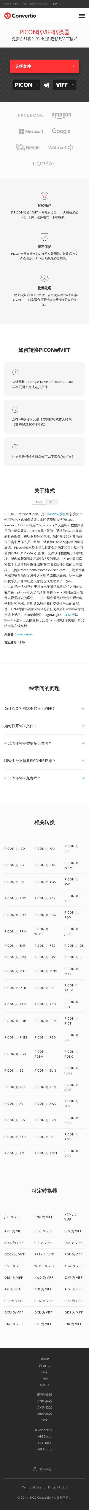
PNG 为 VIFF (43, 1217)
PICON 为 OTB (15, 988)
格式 (44, 1372)
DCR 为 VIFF (43, 1312)
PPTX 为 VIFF (44, 1254)
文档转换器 (44, 1407)
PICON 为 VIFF (15, 1087)
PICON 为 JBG (14, 1120)
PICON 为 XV (13, 1103)
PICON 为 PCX (45, 898)
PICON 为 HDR (15, 957)
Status (44, 1385)
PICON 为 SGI (14, 1070)
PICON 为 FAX (44, 848)
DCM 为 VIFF (13, 1312)
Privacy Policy (57, 1487)
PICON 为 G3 (74, 945)
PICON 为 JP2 (14, 865)
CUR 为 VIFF (73, 1301)
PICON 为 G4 (44, 1137)
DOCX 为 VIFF (14, 1254)
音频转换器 (44, 1401)
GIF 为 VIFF (42, 1243)
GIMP (68, 614)
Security (44, 1365)
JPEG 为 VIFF (43, 1231)
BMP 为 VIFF (13, 1266)
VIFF (51, 501)
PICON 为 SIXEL (46, 1153)
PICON (38, 501)
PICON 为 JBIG (45, 1120)
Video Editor (11, 4)
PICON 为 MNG (45, 971)
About (44, 1359)
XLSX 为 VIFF (13, 1243)
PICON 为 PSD (45, 1037)
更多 (54, 4)
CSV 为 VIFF (73, 1231)
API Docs (44, 1436)
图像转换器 (44, 1414)
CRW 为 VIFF (43, 1301)
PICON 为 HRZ (45, 957)
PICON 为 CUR (15, 915)
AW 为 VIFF (12, 1289)
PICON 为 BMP (45, 865)
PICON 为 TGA (45, 882)
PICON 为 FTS (44, 945)
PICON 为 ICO (14, 848)
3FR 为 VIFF (43, 1289)
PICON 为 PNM (15, 1037)
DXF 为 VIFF (73, 1243)
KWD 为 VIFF (43, 1277)
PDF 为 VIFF (73, 1254)
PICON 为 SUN (45, 1070)
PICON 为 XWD (45, 1103)
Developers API (44, 1430)
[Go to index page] (20, 15)
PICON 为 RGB (15, 1054)
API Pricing (44, 1449)
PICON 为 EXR (14, 945)
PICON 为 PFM (45, 1021)
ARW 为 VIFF (73, 1289)
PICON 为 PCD (45, 1004)
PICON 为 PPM (15, 931)
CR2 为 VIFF (13, 1301)
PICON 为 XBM (45, 1087)
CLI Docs (44, 1443)
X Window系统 (55, 514)
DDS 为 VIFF (73, 1312)
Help (44, 1378)
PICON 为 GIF (14, 882)
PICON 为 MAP (15, 971)
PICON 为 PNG (15, 898)
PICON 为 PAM (15, 1004)
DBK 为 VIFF (13, 1277)
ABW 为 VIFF (73, 1266)
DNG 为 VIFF (13, 1324)
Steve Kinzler (24, 634)
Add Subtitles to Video (35, 4)
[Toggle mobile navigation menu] (82, 16)
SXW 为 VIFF (73, 1277)
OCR (44, 1420)
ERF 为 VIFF (43, 1324)
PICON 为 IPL (74, 957)
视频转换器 (44, 1394)
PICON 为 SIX (14, 1153)
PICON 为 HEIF (15, 1137)
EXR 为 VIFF (73, 1324)
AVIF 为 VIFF (13, 1231)
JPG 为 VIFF (12, 1217)
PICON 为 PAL (45, 988)
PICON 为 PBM (45, 915)
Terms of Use (31, 1487)
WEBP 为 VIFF (44, 1266)
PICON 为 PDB (15, 1021)
